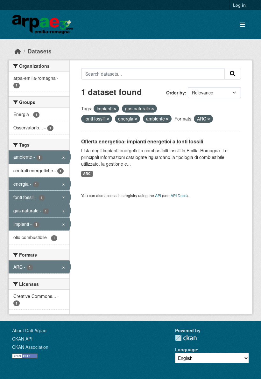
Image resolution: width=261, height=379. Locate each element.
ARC (87, 173)
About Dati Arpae (29, 330)
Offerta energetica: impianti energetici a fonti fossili (142, 141)
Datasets (40, 51)
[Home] (18, 51)
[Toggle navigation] (242, 24)
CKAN (186, 337)
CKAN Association (30, 347)
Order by (175, 92)
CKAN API (22, 338)
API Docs (179, 195)
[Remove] (115, 108)
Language (186, 349)
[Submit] (232, 73)
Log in (239, 5)
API (158, 195)
